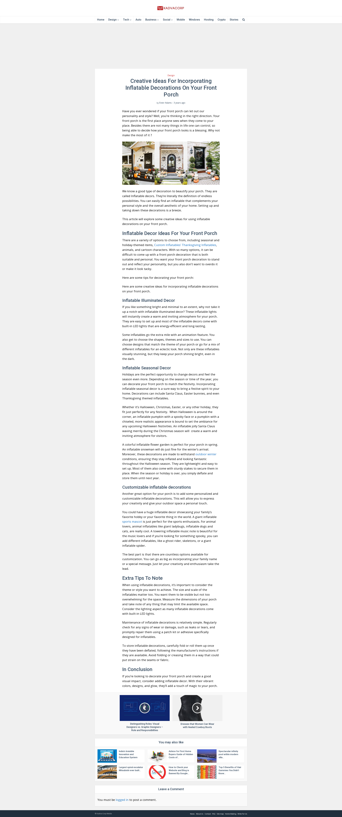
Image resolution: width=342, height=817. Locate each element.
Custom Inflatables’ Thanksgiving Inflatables (185, 245)
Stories (234, 19)
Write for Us (242, 814)
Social (166, 19)
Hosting (209, 19)
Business (150, 19)
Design (112, 19)
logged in (122, 800)
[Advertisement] (171, 46)
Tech (126, 19)
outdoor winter (205, 454)
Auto (138, 19)
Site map (220, 814)
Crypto (222, 19)
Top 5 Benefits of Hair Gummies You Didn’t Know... (230, 770)
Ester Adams (165, 102)
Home (100, 19)
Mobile (181, 19)
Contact (208, 814)
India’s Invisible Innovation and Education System (128, 754)
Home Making (230, 814)
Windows (194, 19)
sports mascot (132, 521)
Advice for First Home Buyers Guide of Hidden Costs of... (181, 754)
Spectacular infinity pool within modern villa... (228, 754)
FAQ (213, 814)
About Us (199, 814)
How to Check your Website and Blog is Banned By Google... (179, 770)
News (192, 814)
